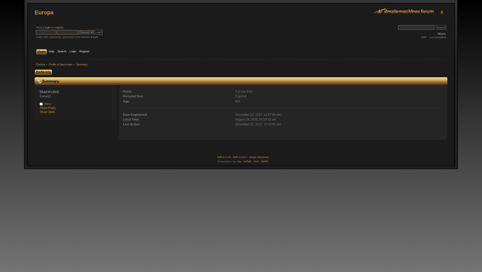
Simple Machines (259, 157)
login (47, 27)
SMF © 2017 (240, 157)
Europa (44, 12)
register (59, 27)
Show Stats (47, 112)
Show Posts (48, 108)
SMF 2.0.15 (224, 157)
